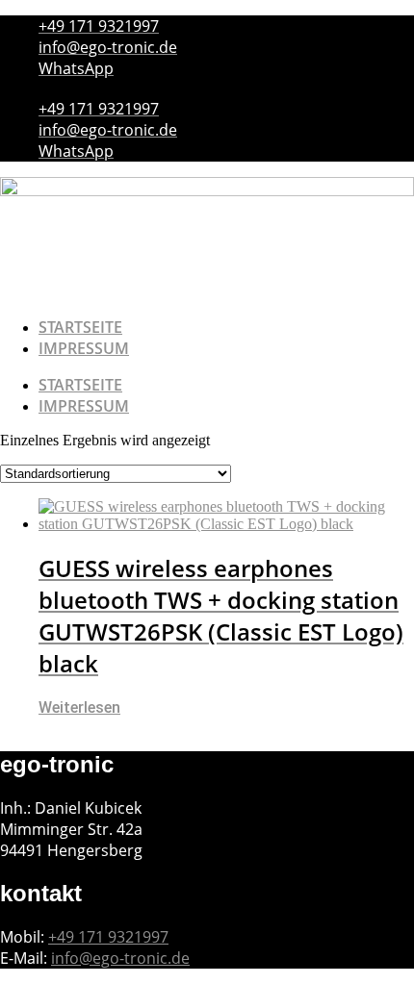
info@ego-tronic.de (120, 958)
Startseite (80, 327)
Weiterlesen (79, 707)
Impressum (84, 348)
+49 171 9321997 (108, 936)
